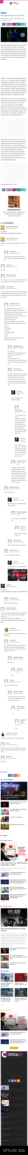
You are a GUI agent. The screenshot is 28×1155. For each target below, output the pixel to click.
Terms (5, 1151)
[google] (8, 24)
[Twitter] (12, 775)
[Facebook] (9, 775)
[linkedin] (16, 24)
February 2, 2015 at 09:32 (11, 228)
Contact (14, 1149)
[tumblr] (19, 24)
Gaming (6, 9)
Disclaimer (22, 1151)
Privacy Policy (12, 1151)
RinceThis (23, 527)
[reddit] (11, 24)
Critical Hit (6, 1149)
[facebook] (3, 24)
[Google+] (15, 775)
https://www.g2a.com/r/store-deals (15, 749)
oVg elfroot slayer (18, 346)
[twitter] (6, 24)
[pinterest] (14, 24)
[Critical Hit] (14, 2)
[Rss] (18, 775)
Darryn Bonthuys (5, 18)
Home (2, 9)
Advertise (21, 1149)
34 (10, 20)
